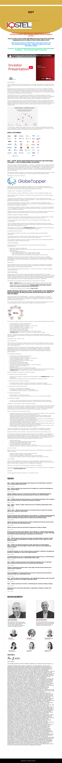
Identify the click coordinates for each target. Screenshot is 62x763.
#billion (37, 285)
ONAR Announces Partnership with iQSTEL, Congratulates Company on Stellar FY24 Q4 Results (29, 588)
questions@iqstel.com (19, 468)
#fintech (12, 286)
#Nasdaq (32, 285)
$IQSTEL (16, 283)
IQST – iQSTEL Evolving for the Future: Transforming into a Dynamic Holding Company (30, 583)
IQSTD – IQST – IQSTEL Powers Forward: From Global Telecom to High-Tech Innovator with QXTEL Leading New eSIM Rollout (29, 510)
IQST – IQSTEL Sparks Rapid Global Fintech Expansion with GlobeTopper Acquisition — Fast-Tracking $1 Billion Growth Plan (30, 483)
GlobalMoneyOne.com (29, 227)
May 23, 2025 (34, 288)
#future (41, 285)
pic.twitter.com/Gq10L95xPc (31, 286)
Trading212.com (14, 332)
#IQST (44, 285)
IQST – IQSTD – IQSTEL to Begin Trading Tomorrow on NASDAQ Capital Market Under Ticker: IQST (29, 505)
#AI (15, 286)
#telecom (48, 285)
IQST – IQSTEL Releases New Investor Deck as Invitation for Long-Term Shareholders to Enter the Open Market (30, 489)
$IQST (11, 283)
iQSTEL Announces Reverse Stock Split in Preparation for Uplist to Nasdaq (26, 527)
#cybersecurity (20, 286)
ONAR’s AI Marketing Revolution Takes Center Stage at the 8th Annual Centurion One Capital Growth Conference (29, 568)
